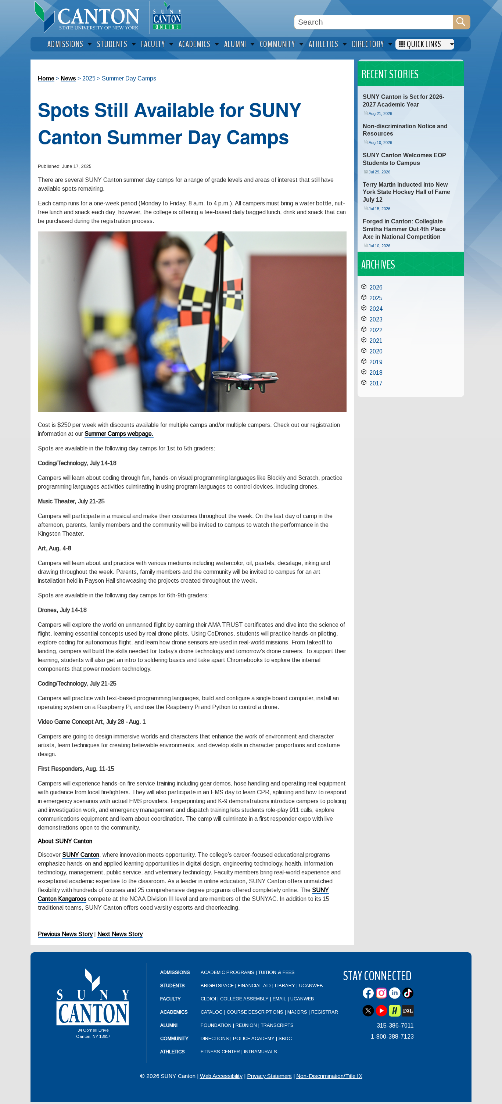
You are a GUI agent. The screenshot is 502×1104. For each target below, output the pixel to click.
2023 (376, 319)
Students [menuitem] (112, 44)
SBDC (285, 1038)
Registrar (324, 1012)
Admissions (175, 972)
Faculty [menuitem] (153, 44)
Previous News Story (65, 934)
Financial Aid (254, 985)
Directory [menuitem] (368, 44)
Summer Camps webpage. (119, 434)
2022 (376, 330)
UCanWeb (311, 985)
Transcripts (277, 1025)
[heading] (90, 17)
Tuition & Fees (276, 972)
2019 (376, 362)
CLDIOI (208, 998)
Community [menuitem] (277, 44)
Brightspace (217, 985)
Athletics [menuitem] (323, 44)
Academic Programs (228, 972)
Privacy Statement (269, 1076)
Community (174, 1038)
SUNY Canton (80, 855)
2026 (376, 287)
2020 (376, 351)
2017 (376, 383)
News (68, 78)
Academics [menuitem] (195, 44)
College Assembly (244, 998)
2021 (376, 341)
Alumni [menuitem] (235, 44)
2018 (376, 373)
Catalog (212, 1012)
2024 (376, 309)
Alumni (169, 1025)
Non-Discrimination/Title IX (329, 1076)
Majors (297, 1012)
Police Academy (254, 1038)
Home (46, 78)
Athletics (172, 1051)
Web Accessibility (221, 1076)
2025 (376, 298)
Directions (215, 1038)
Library (285, 985)
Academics (174, 1012)
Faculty (170, 998)
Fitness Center (220, 1051)
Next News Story (120, 934)
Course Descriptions (255, 1012)
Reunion (246, 1025)
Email (279, 998)
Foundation (216, 1025)
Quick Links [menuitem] (424, 44)
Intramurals (260, 1051)
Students (172, 985)
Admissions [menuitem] (65, 44)
